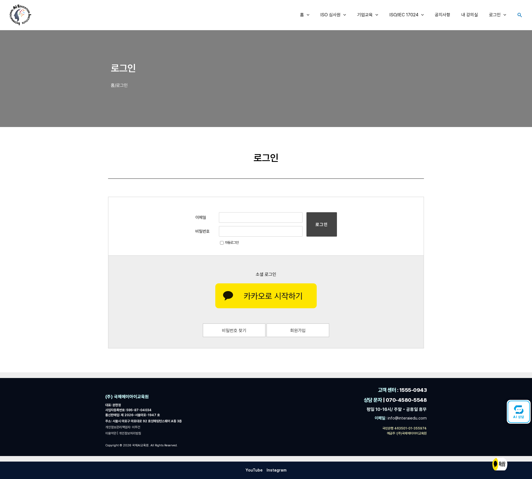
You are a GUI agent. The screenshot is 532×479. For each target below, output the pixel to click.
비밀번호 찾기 (234, 330)
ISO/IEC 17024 (403, 14)
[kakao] (266, 296)
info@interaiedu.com (407, 418)
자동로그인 (232, 242)
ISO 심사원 (330, 14)
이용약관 (111, 433)
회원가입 (298, 330)
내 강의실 (469, 14)
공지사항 (442, 14)
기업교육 (365, 14)
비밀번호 (202, 231)
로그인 (495, 14)
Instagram (277, 470)
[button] (307, 15)
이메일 (200, 217)
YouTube (254, 470)
